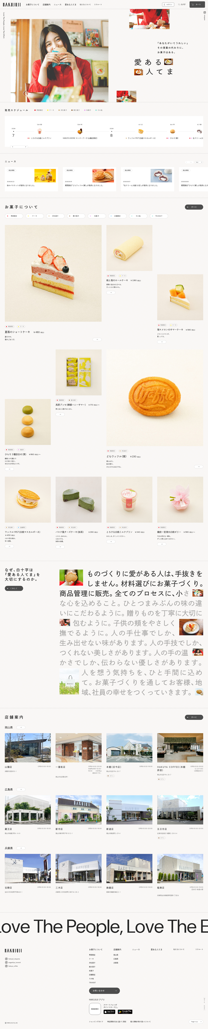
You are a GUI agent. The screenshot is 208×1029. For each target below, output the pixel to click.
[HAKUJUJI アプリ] (109, 1012)
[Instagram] (205, 15)
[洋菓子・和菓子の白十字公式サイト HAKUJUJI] (11, 4)
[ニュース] (31, 179)
